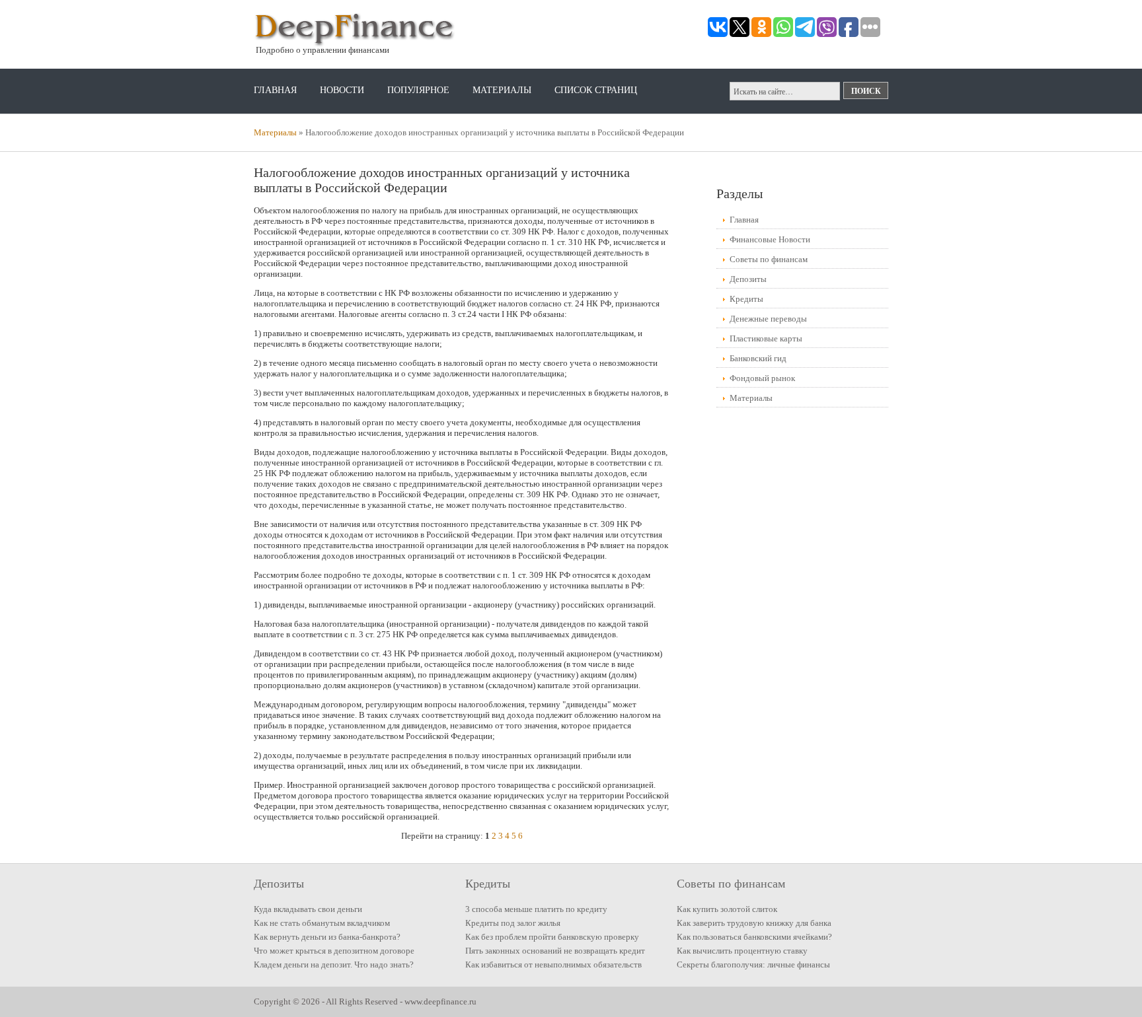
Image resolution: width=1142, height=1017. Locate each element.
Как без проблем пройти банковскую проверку (552, 937)
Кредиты (746, 299)
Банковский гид (758, 358)
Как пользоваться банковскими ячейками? (754, 937)
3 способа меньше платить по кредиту (536, 909)
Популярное (418, 90)
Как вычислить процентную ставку (742, 951)
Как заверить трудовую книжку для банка (754, 923)
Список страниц (595, 90)
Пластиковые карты (766, 338)
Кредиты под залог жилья (512, 923)
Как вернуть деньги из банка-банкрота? (327, 937)
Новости (342, 90)
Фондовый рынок (762, 378)
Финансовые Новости (770, 239)
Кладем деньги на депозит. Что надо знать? (334, 964)
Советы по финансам (769, 259)
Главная (275, 90)
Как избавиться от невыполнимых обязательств (553, 964)
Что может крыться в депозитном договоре (334, 951)
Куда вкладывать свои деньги (308, 909)
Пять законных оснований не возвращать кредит (555, 951)
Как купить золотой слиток (727, 909)
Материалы (502, 90)
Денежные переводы (768, 319)
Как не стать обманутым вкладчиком (322, 923)
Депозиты (748, 279)
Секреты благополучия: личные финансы (753, 964)
